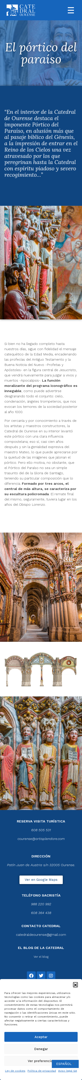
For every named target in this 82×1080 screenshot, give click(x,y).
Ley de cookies (15, 1070)
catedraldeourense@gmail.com (41, 935)
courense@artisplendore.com (41, 839)
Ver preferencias (41, 1061)
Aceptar (41, 1037)
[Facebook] (31, 975)
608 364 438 (41, 913)
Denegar (41, 1049)
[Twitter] (41, 975)
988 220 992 (41, 904)
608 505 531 (41, 830)
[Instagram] (51, 975)
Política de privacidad (42, 1070)
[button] (75, 984)
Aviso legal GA (67, 1070)
